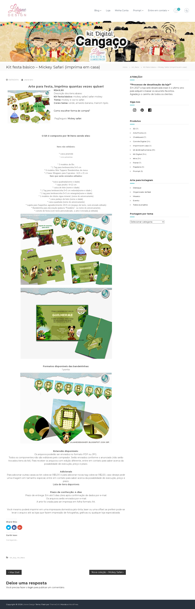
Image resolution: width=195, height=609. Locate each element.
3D (134, 128)
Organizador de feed (142, 192)
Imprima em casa (141, 146)
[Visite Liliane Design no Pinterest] (142, 111)
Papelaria (137, 167)
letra (135, 158)
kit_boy (13, 557)
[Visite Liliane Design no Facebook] (149, 111)
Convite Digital (139, 141)
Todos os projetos (140, 205)
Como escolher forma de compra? (72, 110)
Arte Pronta (138, 133)
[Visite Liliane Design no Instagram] (134, 111)
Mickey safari (74, 118)
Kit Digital (137, 154)
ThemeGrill (55, 604)
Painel (135, 163)
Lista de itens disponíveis (66, 484)
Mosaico (136, 196)
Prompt (137, 10)
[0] (176, 10)
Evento (136, 200)
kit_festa (135, 67)
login (30, 587)
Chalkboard (138, 137)
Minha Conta (121, 10)
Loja (108, 10)
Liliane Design (29, 604)
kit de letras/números (142, 150)
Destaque (137, 188)
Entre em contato (157, 10)
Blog (96, 10)
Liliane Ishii (28, 80)
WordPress (73, 604)
